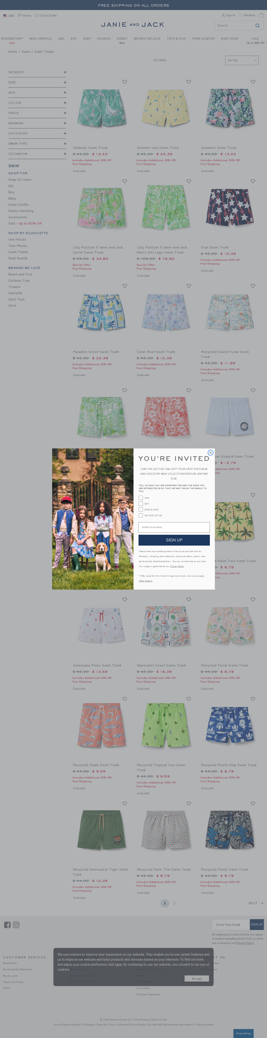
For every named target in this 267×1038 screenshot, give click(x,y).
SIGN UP (174, 540)
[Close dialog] (210, 452)
